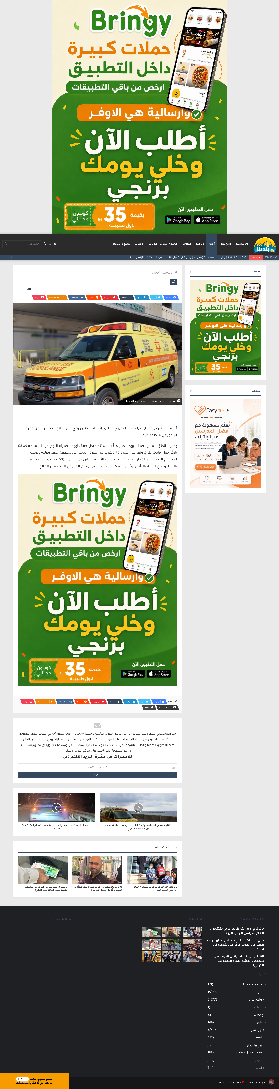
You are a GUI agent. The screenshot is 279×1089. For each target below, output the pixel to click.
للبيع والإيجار (121, 244)
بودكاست (257, 1015)
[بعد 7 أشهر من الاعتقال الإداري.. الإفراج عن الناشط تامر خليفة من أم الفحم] (192, 956)
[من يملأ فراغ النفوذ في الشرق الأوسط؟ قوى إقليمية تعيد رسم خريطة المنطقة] (151, 956)
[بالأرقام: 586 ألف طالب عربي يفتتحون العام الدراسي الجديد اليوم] (152, 870)
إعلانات (259, 1007)
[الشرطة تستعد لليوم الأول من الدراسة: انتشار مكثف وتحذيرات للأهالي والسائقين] (151, 944)
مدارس (186, 244)
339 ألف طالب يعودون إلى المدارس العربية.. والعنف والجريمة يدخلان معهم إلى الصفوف (189, 257)
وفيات (139, 244)
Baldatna (237, 1083)
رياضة (200, 244)
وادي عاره (225, 244)
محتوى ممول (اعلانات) (162, 244)
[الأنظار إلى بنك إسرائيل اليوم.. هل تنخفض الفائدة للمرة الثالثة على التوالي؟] (43, 870)
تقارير (260, 1022)
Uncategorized (253, 985)
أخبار (212, 244)
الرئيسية (242, 244)
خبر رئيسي (257, 1030)
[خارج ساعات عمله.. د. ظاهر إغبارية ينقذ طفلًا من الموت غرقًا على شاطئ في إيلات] (97, 870)
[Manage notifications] (271, 1081)
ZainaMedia (219, 1083)
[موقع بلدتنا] (265, 245)
